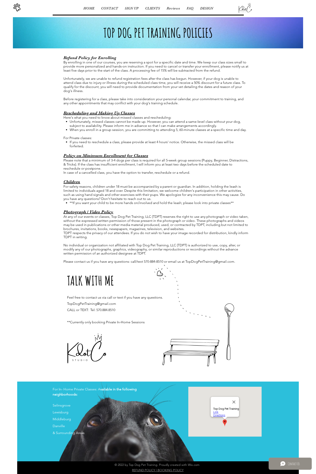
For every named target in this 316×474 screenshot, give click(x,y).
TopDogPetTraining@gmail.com (209, 261)
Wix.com (193, 465)
